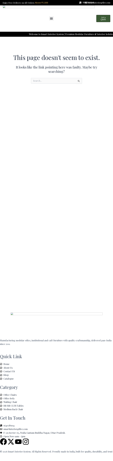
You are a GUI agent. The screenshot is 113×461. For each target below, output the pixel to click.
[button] (51, 18)
